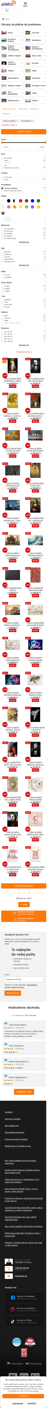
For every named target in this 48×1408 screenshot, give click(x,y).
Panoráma (25, 304)
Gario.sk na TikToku (27, 1321)
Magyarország (35, 1363)
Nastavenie (18, 1403)
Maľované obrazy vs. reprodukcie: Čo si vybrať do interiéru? (22, 1180)
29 (29, 893)
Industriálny (25, 259)
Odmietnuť (31, 1403)
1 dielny (25, 286)
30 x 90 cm (24, 334)
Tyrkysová (24, 220)
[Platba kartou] (35, 1375)
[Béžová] (3, 207)
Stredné (25, 318)
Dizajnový (25, 254)
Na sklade (25, 158)
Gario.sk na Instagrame (27, 1309)
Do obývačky (25, 228)
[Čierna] (9, 201)
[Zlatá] (39, 207)
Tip (24, 165)
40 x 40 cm (25, 336)
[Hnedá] (27, 201)
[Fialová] (33, 207)
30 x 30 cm (25, 332)
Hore (25, 904)
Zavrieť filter (24, 132)
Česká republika (17, 1363)
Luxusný (25, 256)
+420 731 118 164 (22, 1268)
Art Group (24, 177)
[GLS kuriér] (13, 1375)
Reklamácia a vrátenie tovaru (18, 1146)
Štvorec (25, 307)
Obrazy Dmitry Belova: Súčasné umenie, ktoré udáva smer (22, 1171)
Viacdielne (25, 277)
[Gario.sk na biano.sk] (24, 1353)
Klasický (25, 252)
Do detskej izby (25, 238)
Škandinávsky (24, 261)
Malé (25, 316)
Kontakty (9, 1112)
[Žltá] (21, 207)
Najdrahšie (34, 109)
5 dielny (25, 291)
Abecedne (6, 114)
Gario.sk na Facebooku (27, 1297)
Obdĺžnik (25, 300)
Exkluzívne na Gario (25, 168)
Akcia (25, 160)
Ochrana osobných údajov (16, 1139)
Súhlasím (24, 1396)
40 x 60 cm (25, 339)
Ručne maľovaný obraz (24, 190)
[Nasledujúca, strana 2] (24, 893)
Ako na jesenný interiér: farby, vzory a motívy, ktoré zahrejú (21, 1190)
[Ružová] (9, 207)
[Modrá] (33, 201)
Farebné (24, 217)
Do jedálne (25, 233)
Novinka (24, 163)
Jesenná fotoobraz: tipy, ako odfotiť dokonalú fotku (20, 1218)
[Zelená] (39, 201)
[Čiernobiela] (15, 201)
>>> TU (35, 1391)
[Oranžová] (15, 207)
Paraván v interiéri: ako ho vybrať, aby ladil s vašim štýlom (23, 1243)
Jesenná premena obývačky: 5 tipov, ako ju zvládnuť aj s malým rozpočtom (24, 1208)
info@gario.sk (21, 1276)
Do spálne (25, 236)
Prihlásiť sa (13, 993)
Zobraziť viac (24, 1092)
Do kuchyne (25, 231)
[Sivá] (27, 207)
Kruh (25, 302)
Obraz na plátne (9, 121)
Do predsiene (26, 121)
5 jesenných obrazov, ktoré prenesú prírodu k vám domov (24, 1199)
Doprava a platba (12, 1119)
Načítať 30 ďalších (24, 886)
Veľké (25, 320)
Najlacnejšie (23, 109)
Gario (25, 179)
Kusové (25, 275)
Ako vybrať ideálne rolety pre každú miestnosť (20, 1161)
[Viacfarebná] (3, 213)
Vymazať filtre (8, 125)
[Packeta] (24, 1375)
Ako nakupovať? (12, 1125)
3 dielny (25, 288)
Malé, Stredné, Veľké (24, 323)
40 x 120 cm (24, 341)
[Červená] (21, 201)
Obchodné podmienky (14, 1132)
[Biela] (3, 201)
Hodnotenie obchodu (24, 1007)
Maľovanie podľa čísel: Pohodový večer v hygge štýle (23, 1234)
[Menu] (25, 4)
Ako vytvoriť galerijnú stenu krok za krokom (23, 1226)
